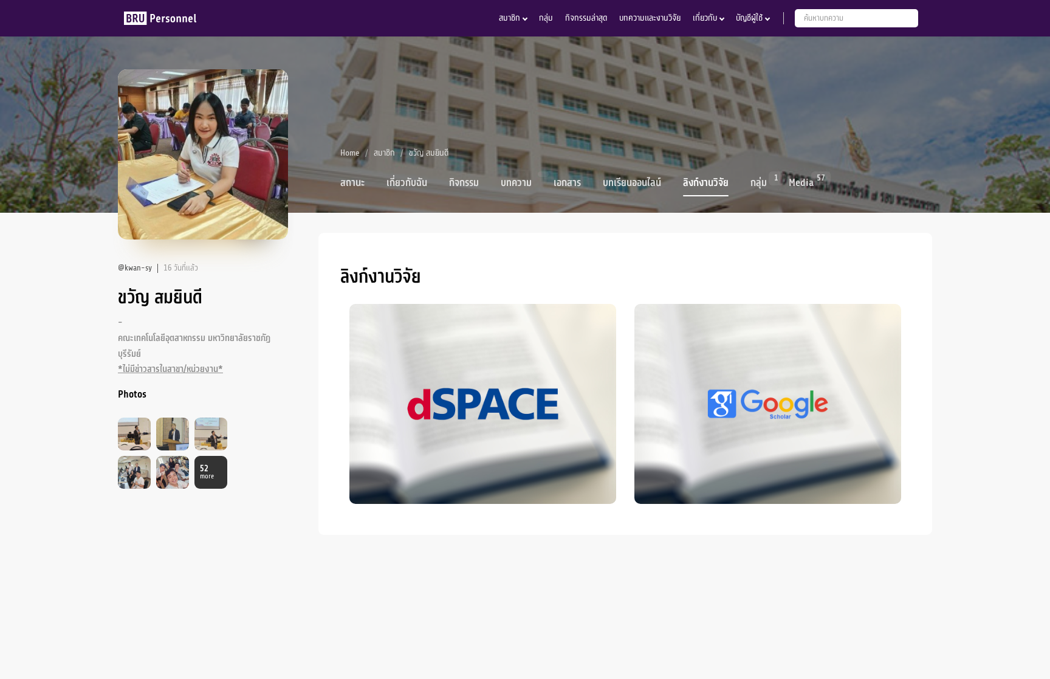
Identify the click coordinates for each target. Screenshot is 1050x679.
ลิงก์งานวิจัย (706, 183)
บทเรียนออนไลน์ (632, 183)
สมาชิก (509, 18)
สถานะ (352, 183)
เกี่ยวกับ (705, 18)
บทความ (516, 183)
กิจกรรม (464, 183)
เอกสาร (567, 183)
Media (801, 181)
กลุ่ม (546, 18)
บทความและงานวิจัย (650, 18)
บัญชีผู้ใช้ (749, 18)
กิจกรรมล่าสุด (586, 18)
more (207, 472)
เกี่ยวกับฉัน (406, 183)
